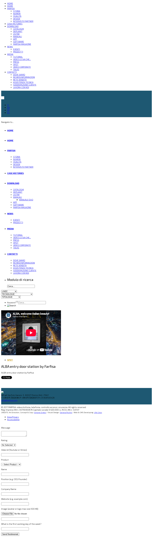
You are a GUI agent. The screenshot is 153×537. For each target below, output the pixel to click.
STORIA (16, 11)
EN (8, 107)
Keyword (12, 302)
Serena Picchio (66, 412)
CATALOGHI (18, 29)
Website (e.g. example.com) (14, 499)
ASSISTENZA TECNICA (23, 82)
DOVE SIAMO (19, 74)
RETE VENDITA (20, 79)
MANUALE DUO (26, 199)
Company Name (8, 489)
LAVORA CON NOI (21, 87)
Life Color (98, 412)
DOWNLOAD (13, 26)
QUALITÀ (17, 16)
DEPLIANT (17, 31)
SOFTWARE (18, 41)
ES (8, 112)
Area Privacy (13, 417)
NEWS (10, 46)
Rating (4, 440)
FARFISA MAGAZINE (22, 44)
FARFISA (11, 8)
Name (4, 469)
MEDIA (10, 54)
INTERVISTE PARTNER (23, 21)
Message (5, 427)
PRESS (16, 62)
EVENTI (16, 49)
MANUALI (17, 36)
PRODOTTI (18, 51)
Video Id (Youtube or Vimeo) (14, 450)
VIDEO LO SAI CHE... (22, 59)
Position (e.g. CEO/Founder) (14, 479)
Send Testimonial (10, 534)
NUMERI (16, 13)
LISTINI (16, 34)
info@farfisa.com (9, 400)
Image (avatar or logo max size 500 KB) (19, 509)
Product (5, 459)
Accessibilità (13, 419)
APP (15, 39)
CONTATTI (12, 72)
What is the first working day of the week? (21, 524)
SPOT (15, 64)
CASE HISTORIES (14, 23)
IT (8, 105)
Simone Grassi (40, 412)
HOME (10, 3)
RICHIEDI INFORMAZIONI (24, 77)
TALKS (16, 69)
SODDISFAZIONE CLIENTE (24, 84)
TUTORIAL (18, 57)
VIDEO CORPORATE (22, 67)
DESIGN (16, 18)
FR (8, 110)
